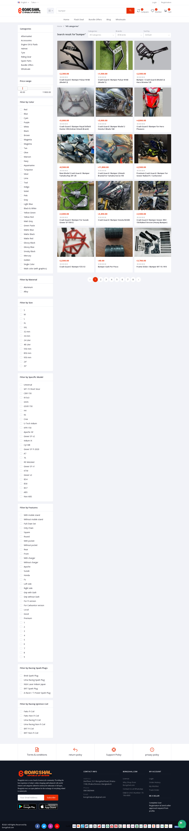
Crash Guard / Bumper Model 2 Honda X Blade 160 (111, 127)
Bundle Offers (95, 19)
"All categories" (72, 26)
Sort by (147, 31)
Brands (119, 31)
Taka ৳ (34, 2)
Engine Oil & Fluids (29, 44)
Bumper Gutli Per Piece (108, 266)
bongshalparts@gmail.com (94, 797)
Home (66, 19)
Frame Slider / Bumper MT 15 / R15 (152, 266)
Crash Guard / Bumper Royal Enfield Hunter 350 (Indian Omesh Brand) (75, 127)
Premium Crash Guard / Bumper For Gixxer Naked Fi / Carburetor (152, 174)
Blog (109, 19)
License (126, 778)
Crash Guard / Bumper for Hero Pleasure (150, 127)
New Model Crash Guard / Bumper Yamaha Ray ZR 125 (74, 174)
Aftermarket (26, 36)
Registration (166, 2)
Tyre (23, 52)
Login (154, 2)
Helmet (24, 48)
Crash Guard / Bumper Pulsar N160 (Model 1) (113, 80)
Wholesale (120, 19)
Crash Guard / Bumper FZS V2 (72, 266)
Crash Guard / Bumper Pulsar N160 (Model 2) (74, 80)
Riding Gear (26, 56)
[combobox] (102, 35)
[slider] (20, 88)
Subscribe (51, 797)
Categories (92, 31)
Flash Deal (79, 19)
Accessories (26, 40)
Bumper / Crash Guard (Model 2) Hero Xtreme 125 (151, 80)
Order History (154, 782)
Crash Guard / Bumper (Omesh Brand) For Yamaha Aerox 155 (111, 174)
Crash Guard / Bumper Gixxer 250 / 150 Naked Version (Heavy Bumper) (152, 221)
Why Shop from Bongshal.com (129, 783)
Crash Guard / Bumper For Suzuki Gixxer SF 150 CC (74, 221)
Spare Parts (26, 60)
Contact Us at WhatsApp (133, 789)
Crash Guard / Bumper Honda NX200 (114, 220)
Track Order (154, 790)
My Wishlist (154, 786)
